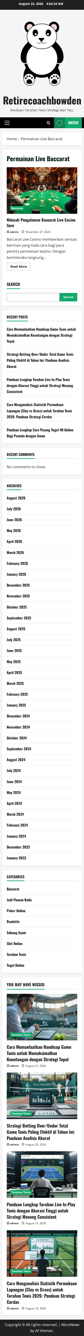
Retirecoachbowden (42, 100)
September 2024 (19, 748)
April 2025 (14, 672)
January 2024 (16, 836)
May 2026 (14, 530)
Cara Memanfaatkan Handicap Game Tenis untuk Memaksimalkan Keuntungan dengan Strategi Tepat (41, 335)
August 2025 (16, 628)
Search (13, 284)
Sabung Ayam (16, 932)
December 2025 (18, 585)
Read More (20, 267)
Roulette (13, 921)
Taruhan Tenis (16, 954)
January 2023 (16, 858)
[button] (7, 122)
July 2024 (14, 770)
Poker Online (16, 910)
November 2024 (18, 727)
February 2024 (17, 825)
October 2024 (17, 738)
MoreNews (70, 1324)
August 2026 (16, 498)
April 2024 (14, 803)
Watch (73, 122)
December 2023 (18, 847)
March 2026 (15, 552)
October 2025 (17, 607)
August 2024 (16, 759)
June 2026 (14, 519)
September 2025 (19, 618)
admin (14, 232)
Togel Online (15, 965)
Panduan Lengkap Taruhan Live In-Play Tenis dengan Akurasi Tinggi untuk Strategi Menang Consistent (40, 385)
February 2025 (17, 694)
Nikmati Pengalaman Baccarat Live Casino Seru (42, 190)
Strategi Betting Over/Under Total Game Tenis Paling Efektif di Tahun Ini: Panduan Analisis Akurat (40, 360)
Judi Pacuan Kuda (19, 899)
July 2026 (14, 508)
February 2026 (17, 563)
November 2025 (18, 596)
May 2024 (14, 792)
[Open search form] (48, 122)
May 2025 (14, 661)
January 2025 (16, 705)
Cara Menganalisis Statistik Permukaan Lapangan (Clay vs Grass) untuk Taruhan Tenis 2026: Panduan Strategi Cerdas (39, 410)
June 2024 (14, 781)
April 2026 (14, 541)
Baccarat (17, 208)
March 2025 (15, 683)
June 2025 (14, 650)
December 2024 (18, 716)
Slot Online (15, 943)
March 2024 (15, 814)
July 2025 (14, 639)
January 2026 (16, 574)
